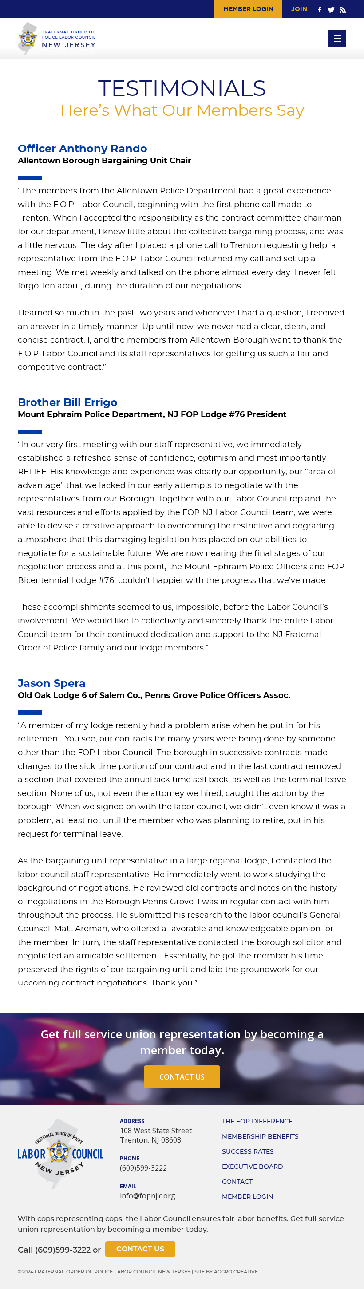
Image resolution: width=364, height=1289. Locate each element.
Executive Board (252, 1167)
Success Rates (248, 1152)
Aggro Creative (236, 1271)
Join (299, 8)
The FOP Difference (257, 1122)
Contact (237, 1182)
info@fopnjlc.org (147, 1196)
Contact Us (182, 1077)
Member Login (248, 8)
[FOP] (56, 38)
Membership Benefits (260, 1137)
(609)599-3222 (143, 1168)
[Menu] (337, 38)
